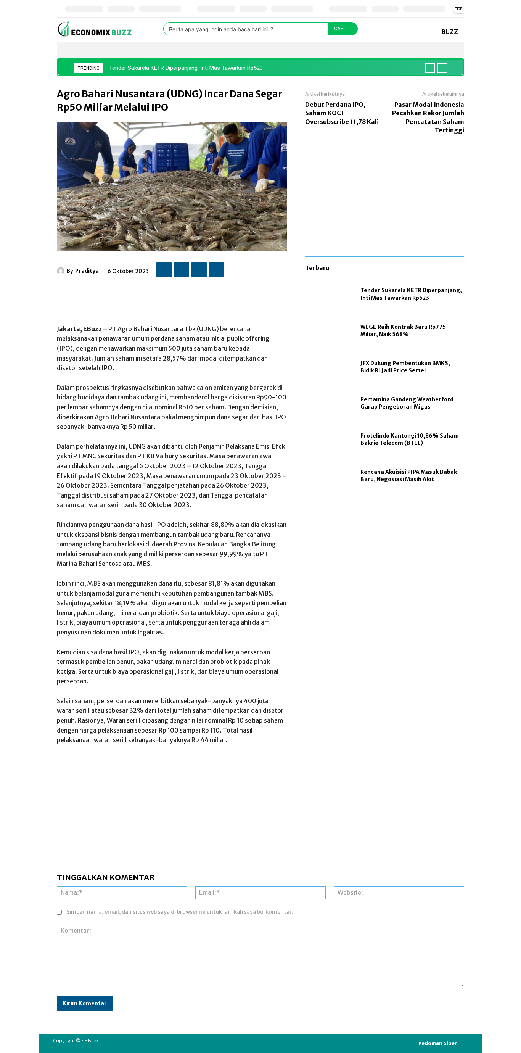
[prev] (430, 68)
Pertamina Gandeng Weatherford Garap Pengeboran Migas (406, 403)
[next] (442, 68)
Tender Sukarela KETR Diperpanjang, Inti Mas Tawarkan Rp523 (186, 67)
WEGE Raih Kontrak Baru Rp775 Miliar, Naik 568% (403, 331)
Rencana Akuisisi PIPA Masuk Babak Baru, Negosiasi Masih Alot (408, 476)
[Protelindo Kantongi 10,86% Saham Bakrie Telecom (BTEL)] (329, 439)
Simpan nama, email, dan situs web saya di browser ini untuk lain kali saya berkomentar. (179, 911)
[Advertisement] (195, 297)
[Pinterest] (199, 269)
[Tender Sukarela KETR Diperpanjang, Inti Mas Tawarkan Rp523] (329, 294)
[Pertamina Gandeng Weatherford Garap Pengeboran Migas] (329, 403)
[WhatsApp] (216, 269)
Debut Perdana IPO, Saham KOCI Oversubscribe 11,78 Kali (342, 113)
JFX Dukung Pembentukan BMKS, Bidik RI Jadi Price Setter (405, 367)
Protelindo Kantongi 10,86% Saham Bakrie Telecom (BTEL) (409, 439)
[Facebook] (164, 269)
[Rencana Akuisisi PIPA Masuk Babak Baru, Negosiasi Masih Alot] (329, 476)
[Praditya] (62, 271)
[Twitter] (181, 269)
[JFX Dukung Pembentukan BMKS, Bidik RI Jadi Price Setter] (329, 367)
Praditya (87, 270)
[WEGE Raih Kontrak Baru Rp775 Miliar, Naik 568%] (329, 331)
